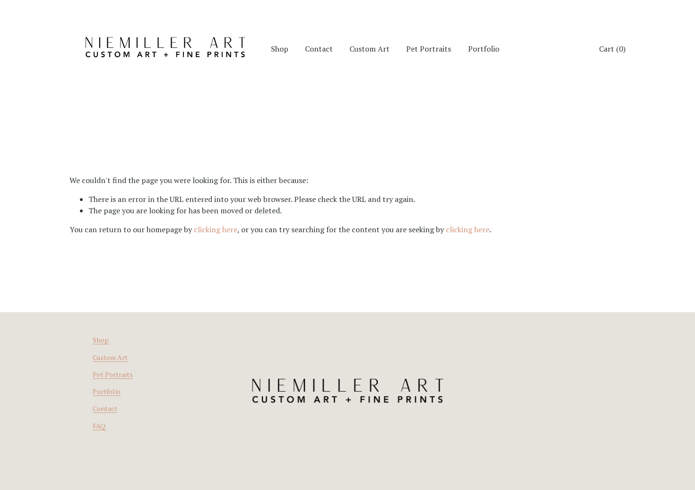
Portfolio (483, 49)
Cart (612, 49)
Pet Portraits (428, 49)
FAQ (99, 425)
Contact (319, 49)
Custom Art (369, 49)
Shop (101, 339)
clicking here (215, 229)
